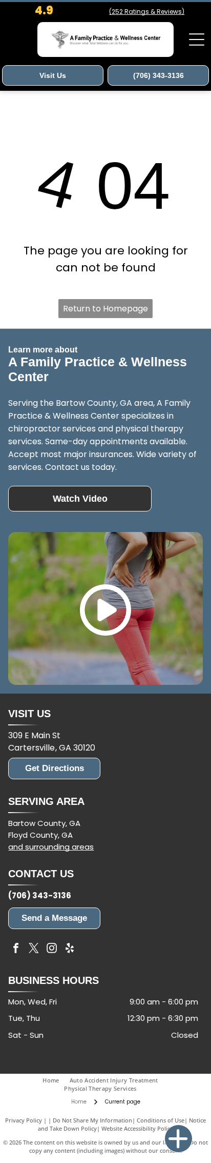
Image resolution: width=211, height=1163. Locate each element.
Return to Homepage (105, 308)
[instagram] (51, 949)
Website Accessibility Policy (137, 1128)
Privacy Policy (23, 1120)
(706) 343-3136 (39, 895)
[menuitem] (56, 1080)
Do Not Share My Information (92, 1120)
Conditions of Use (160, 1120)
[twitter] (33, 949)
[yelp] (69, 949)
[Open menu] (196, 39)
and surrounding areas (51, 846)
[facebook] (16, 949)
